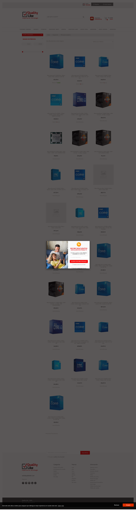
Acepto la (79, 264)
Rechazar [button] (116, 505)
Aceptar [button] (128, 505)
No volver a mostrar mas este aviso (79, 268)
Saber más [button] (61, 505)
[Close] (89, 241)
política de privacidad (81, 264)
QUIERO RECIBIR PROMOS (79, 261)
